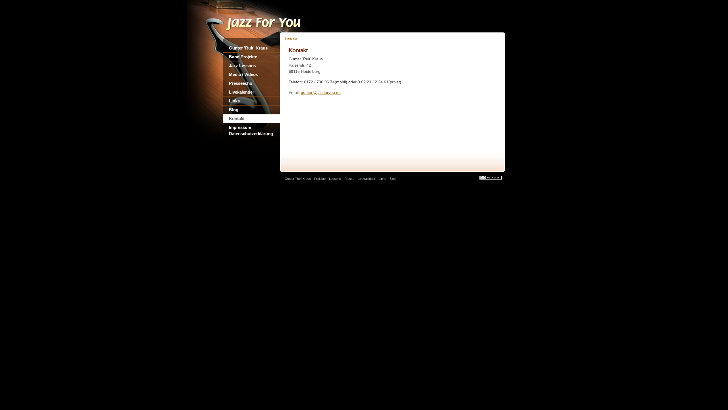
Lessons (335, 178)
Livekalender (241, 92)
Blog (233, 109)
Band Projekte (243, 56)
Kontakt (237, 118)
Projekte (320, 178)
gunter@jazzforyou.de (321, 92)
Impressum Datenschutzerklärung (251, 130)
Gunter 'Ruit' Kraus (248, 48)
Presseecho (240, 83)
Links (234, 100)
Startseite (290, 38)
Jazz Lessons (242, 65)
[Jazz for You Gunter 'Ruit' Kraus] (268, 30)
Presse (349, 178)
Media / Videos (243, 74)
